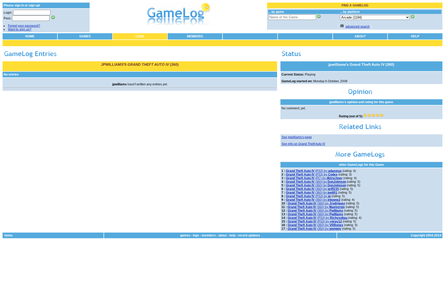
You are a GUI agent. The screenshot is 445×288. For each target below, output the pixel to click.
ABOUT (360, 36)
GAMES (85, 36)
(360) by (316, 182)
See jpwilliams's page (296, 137)
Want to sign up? (19, 29)
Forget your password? (24, 26)
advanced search (358, 26)
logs (196, 235)
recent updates (249, 235)
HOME (30, 36)
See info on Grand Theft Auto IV (303, 144)
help (232, 235)
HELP (415, 36)
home (8, 235)
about (222, 235)
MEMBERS (195, 36)
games (185, 235)
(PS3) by (314, 171)
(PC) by (314, 178)
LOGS (140, 36)
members (209, 235)
